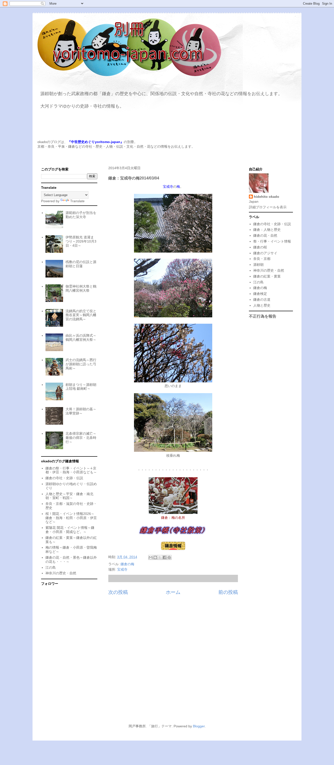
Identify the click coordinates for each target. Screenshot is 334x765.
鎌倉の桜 (260, 247)
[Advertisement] (167, 675)
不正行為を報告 (262, 316)
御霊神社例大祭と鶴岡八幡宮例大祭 (81, 288)
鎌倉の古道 (261, 299)
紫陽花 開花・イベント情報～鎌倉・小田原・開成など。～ (69, 530)
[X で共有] (159, 557)
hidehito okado (266, 197)
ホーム (173, 592)
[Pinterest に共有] (169, 557)
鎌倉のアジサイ (265, 253)
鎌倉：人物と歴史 (267, 230)
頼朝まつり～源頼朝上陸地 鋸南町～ (81, 387)
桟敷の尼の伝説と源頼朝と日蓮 (81, 264)
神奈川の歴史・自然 (60, 573)
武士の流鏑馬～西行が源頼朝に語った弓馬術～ (81, 364)
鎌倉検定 (260, 294)
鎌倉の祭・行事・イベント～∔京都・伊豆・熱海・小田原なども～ (71, 470)
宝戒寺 (122, 569)
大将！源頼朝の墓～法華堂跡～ (81, 411)
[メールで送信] (150, 557)
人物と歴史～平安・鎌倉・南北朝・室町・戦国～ (69, 496)
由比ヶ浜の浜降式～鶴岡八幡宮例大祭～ (81, 337)
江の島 (50, 567)
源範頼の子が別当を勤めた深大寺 (81, 215)
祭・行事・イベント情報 (272, 241)
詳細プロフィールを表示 (268, 207)
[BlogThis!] (155, 557)
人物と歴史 (261, 305)
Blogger (199, 726)
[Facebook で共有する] (164, 557)
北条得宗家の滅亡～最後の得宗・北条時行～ (81, 438)
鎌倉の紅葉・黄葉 (267, 276)
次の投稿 (118, 592)
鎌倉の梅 (127, 564)
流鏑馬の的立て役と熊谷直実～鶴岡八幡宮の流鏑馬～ (81, 315)
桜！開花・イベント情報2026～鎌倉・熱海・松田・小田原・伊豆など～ (71, 518)
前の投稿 (228, 592)
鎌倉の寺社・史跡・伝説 (64, 478)
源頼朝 (258, 264)
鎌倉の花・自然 (265, 235)
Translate (77, 201)
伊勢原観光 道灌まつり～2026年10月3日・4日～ (81, 241)
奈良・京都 (261, 259)
